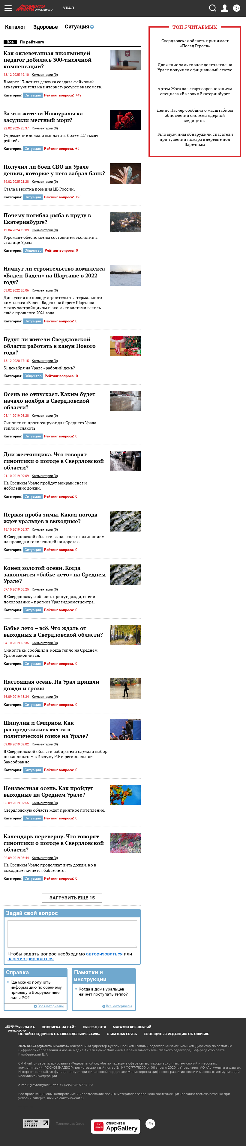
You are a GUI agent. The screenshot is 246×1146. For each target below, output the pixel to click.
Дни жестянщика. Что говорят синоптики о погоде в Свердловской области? (54, 461)
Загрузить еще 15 (72, 898)
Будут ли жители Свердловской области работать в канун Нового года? (50, 346)
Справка (17, 972)
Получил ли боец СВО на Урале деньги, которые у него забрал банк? (54, 170)
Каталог (15, 27)
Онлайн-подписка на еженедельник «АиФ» (59, 1034)
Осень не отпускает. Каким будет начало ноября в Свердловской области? (49, 400)
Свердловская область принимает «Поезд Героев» (195, 43)
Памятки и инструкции (90, 976)
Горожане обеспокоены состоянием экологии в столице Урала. (51, 240)
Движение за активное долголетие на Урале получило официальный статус (195, 67)
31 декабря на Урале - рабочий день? (39, 367)
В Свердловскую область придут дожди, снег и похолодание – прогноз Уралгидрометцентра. (49, 599)
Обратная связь (122, 1034)
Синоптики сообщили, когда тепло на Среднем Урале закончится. (51, 652)
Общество (33, 250)
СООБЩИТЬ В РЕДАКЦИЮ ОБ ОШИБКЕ (176, 1034)
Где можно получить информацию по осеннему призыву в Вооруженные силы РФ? (36, 990)
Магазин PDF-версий (132, 1027)
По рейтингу (32, 42)
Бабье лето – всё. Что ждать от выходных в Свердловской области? (53, 631)
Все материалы (51, 1006)
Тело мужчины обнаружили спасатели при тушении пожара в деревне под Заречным (195, 139)
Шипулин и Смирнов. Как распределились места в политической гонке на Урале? (46, 729)
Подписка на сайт (59, 1027)
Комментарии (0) (45, 75)
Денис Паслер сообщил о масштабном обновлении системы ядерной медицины (195, 115)
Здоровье (46, 27)
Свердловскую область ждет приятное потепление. (54, 810)
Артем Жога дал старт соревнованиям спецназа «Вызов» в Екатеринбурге (195, 91)
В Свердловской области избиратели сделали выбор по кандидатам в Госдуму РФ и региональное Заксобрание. (55, 756)
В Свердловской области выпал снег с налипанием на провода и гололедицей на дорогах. (54, 539)
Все (10, 42)
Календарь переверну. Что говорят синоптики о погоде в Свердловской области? (54, 843)
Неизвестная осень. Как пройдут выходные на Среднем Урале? (48, 791)
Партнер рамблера (70, 1123)
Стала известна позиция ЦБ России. (39, 188)
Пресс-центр (94, 1027)
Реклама (26, 1027)
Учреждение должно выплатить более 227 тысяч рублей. (51, 138)
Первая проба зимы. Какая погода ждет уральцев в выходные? (51, 518)
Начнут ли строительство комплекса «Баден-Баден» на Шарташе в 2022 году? (54, 275)
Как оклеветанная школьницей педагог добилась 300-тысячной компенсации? (48, 59)
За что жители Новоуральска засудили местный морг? (43, 116)
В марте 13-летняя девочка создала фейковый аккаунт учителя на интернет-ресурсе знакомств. (53, 84)
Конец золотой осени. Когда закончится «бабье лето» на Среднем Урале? (55, 574)
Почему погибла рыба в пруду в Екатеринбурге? (47, 218)
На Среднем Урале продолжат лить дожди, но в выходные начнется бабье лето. (50, 867)
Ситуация (33, 95)
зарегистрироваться (31, 958)
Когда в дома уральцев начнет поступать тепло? (103, 992)
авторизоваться (104, 954)
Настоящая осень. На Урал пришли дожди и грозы (51, 685)
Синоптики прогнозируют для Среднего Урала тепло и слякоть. (50, 425)
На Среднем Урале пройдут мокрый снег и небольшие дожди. (45, 485)
